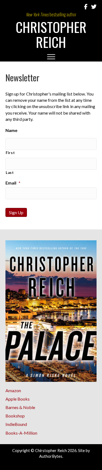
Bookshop (15, 415)
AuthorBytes (50, 456)
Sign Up (16, 212)
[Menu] (51, 57)
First (10, 152)
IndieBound (16, 424)
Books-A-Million (21, 432)
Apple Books (17, 398)
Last (10, 172)
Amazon (13, 390)
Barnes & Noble (20, 407)
